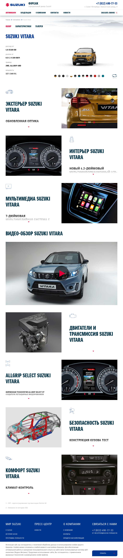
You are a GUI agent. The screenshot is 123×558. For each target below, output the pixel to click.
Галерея (39, 26)
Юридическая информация (73, 538)
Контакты (55, 13)
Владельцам (26, 13)
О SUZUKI (9, 530)
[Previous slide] (84, 122)
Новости (66, 13)
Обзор (8, 26)
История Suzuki (11, 534)
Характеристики (23, 26)
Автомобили (11, 13)
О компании (41, 13)
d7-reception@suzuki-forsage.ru (104, 533)
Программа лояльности (15, 538)
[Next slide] (94, 122)
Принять (103, 553)
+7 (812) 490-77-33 (106, 3)
